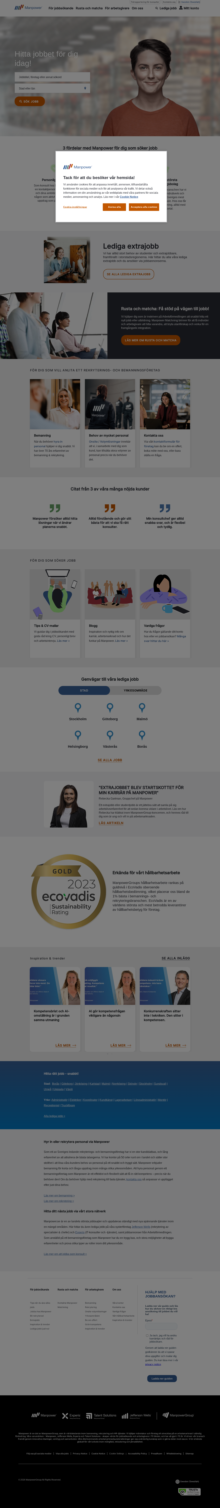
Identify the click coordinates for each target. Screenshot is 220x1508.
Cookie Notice (129, 196)
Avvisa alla (114, 207)
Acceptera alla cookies (144, 207)
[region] (111, 187)
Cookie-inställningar (75, 207)
